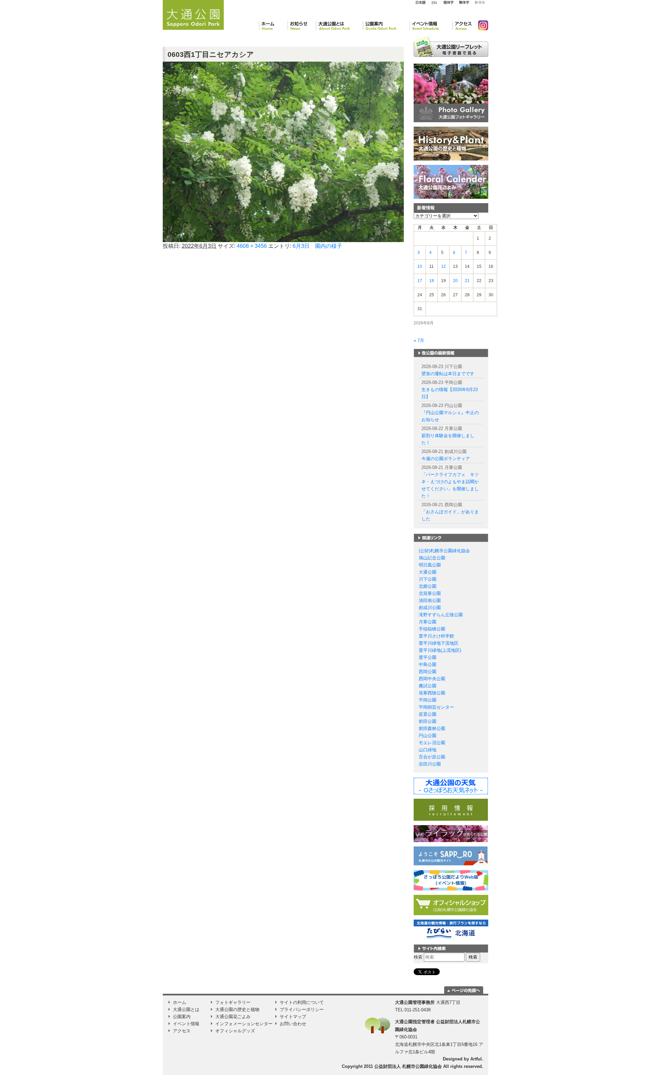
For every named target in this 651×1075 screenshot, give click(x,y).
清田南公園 (430, 600)
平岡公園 (427, 700)
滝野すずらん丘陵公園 (441, 614)
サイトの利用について (302, 1002)
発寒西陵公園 (432, 692)
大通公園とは (339, 25)
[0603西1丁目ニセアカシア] (283, 151)
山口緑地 (427, 749)
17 (419, 280)
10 (419, 266)
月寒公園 (427, 621)
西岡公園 (427, 671)
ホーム (273, 25)
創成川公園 (430, 607)
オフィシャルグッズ (235, 1030)
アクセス (462, 25)
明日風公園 (430, 564)
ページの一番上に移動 (463, 990)
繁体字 (464, 2)
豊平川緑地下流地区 (438, 643)
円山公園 (427, 735)
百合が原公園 (432, 756)
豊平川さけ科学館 (436, 636)
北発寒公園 (430, 593)
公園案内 (385, 25)
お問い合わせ (293, 1023)
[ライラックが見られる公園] (451, 833)
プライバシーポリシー (302, 1009)
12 (443, 266)
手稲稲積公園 (432, 628)
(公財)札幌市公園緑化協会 (444, 550)
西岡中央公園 (432, 678)
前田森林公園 (432, 728)
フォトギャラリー (233, 1002)
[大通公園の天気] (451, 785)
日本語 (420, 2)
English (434, 2)
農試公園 (427, 685)
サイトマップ (293, 1016)
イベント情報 (430, 25)
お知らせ (301, 25)
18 (431, 280)
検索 (418, 957)
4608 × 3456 (252, 246)
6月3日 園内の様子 (317, 246)
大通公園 (427, 572)
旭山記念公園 (432, 557)
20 (455, 280)
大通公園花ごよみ (233, 1016)
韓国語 (479, 2)
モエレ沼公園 (432, 742)
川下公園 (427, 579)
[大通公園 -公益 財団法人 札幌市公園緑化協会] (193, 13)
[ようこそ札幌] (451, 855)
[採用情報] (451, 809)
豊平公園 (427, 657)
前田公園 (427, 721)
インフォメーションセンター (244, 1023)
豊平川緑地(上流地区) (440, 650)
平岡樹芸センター (436, 707)
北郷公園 (427, 586)
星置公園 (427, 714)
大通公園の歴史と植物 (237, 1009)
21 (467, 280)
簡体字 (448, 2)
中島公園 (427, 664)
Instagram (480, 25)
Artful (476, 1058)
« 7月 (419, 340)
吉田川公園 (430, 764)
